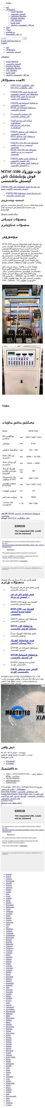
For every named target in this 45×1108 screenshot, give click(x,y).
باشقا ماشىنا (15, 23)
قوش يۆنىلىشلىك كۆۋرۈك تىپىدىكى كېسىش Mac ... (22, 641)
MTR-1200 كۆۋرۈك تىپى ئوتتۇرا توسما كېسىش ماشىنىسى (22, 611)
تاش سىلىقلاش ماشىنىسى (27, 792)
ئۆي (7, 7)
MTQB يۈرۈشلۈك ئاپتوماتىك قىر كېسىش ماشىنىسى (24, 656)
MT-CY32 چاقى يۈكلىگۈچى (21, 88)
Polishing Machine (18, 18)
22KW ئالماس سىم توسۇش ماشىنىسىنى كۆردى (24, 670)
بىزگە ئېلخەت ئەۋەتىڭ (9, 214)
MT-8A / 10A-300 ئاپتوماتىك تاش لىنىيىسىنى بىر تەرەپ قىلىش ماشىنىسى (23, 152)
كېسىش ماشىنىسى (18, 14)
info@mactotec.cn (13, 781)
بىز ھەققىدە (10, 32)
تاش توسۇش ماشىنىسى (20, 116)
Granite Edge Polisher (9, 794)
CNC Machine (16, 20)
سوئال (8, 30)
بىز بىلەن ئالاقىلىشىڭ (14, 34)
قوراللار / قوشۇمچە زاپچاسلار (22, 25)
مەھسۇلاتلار (10, 9)
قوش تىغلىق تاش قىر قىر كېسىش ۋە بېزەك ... (22, 595)
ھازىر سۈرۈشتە (7, 757)
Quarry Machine (17, 12)
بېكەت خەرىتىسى (8, 789)
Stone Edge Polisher (8, 792)
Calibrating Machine (18, 16)
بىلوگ (8, 27)
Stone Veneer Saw (25, 794)
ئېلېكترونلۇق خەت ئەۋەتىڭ (11, 803)
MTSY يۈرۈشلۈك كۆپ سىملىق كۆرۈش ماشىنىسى (23, 627)
